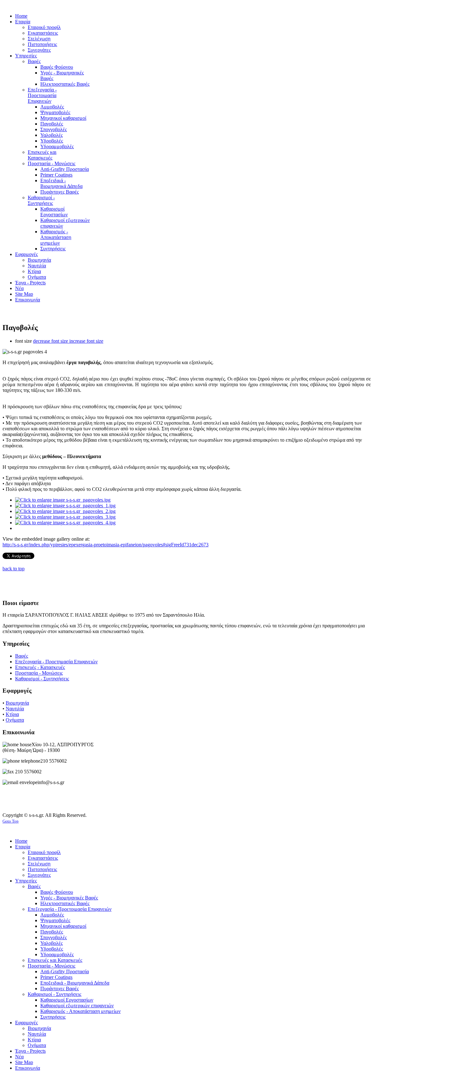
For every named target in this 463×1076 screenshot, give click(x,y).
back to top (14, 568)
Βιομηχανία (17, 703)
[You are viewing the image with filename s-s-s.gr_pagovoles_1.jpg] (65, 505)
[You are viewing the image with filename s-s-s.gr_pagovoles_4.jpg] (65, 522)
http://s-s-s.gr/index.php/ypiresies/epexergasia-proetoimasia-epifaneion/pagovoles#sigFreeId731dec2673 (106, 544)
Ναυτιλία (15, 708)
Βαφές (21, 656)
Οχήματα (15, 720)
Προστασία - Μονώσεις (39, 673)
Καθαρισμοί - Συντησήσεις (42, 678)
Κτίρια (12, 714)
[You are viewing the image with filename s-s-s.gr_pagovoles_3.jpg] (65, 517)
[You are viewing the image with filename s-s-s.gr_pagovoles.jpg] (63, 500)
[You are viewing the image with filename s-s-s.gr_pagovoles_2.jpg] (65, 511)
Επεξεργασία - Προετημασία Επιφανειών (56, 661)
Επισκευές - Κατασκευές (40, 667)
